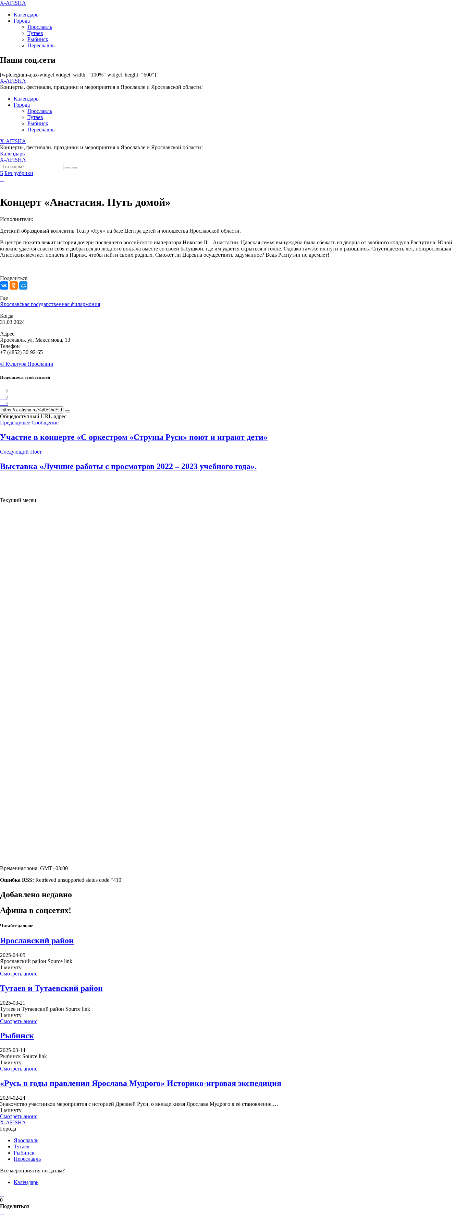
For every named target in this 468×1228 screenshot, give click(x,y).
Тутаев (35, 33)
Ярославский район (37, 940)
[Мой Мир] (23, 285)
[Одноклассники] (14, 285)
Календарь (26, 14)
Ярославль (39, 27)
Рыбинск (37, 39)
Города (22, 21)
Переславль (40, 45)
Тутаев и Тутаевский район (51, 988)
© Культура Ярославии (26, 364)
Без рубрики (18, 173)
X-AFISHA (13, 3)
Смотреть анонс (18, 973)
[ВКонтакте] (4, 285)
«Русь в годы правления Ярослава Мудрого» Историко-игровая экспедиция (140, 1083)
